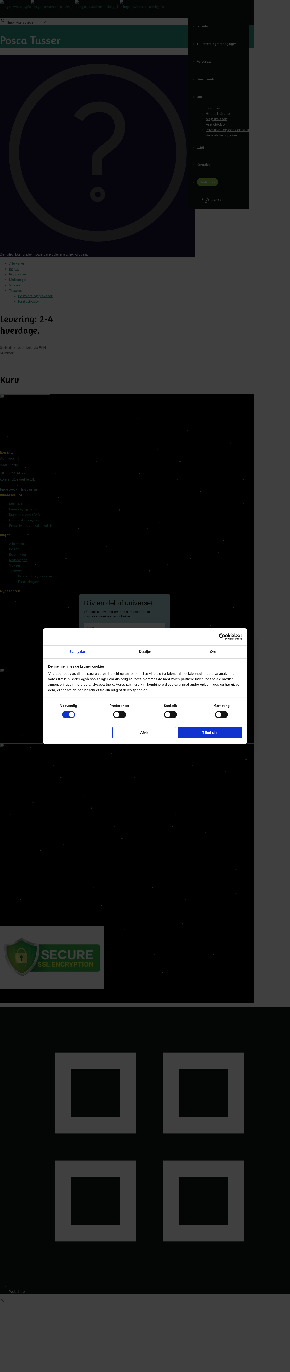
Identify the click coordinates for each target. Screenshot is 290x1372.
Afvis (144, 733)
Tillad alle (209, 733)
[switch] (119, 714)
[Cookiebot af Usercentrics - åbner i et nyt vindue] (222, 636)
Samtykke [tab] (77, 651)
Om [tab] (213, 651)
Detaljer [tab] (145, 651)
